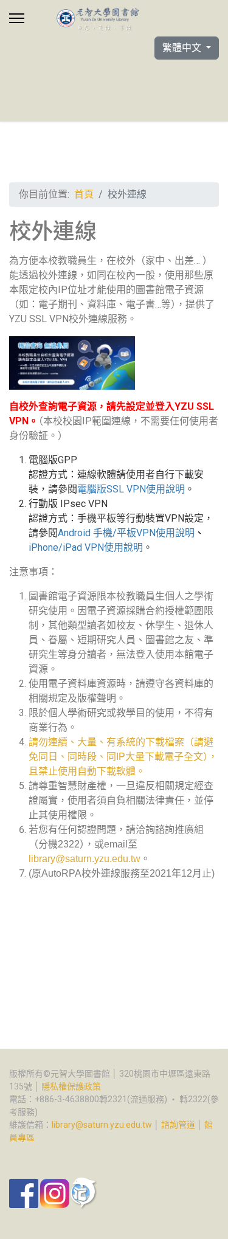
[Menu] (16, 18)
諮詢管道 (178, 1125)
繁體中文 (183, 47)
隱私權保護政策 (71, 1086)
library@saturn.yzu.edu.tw (84, 859)
